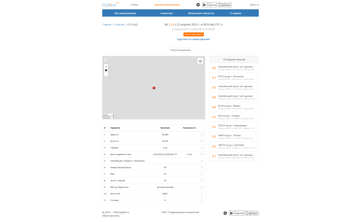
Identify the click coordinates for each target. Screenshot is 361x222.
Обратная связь (111, 215)
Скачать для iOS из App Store (225, 4)
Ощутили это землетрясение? (193, 39)
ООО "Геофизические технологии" (180, 212)
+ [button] (106, 66)
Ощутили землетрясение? (167, 4)
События (119, 24)
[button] (106, 70)
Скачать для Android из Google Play (209, 4)
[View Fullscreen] (106, 60)
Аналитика (167, 13)
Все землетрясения (125, 13)
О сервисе (235, 13)
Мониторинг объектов (201, 13)
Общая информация (180, 50)
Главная (106, 24)
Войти (253, 4)
